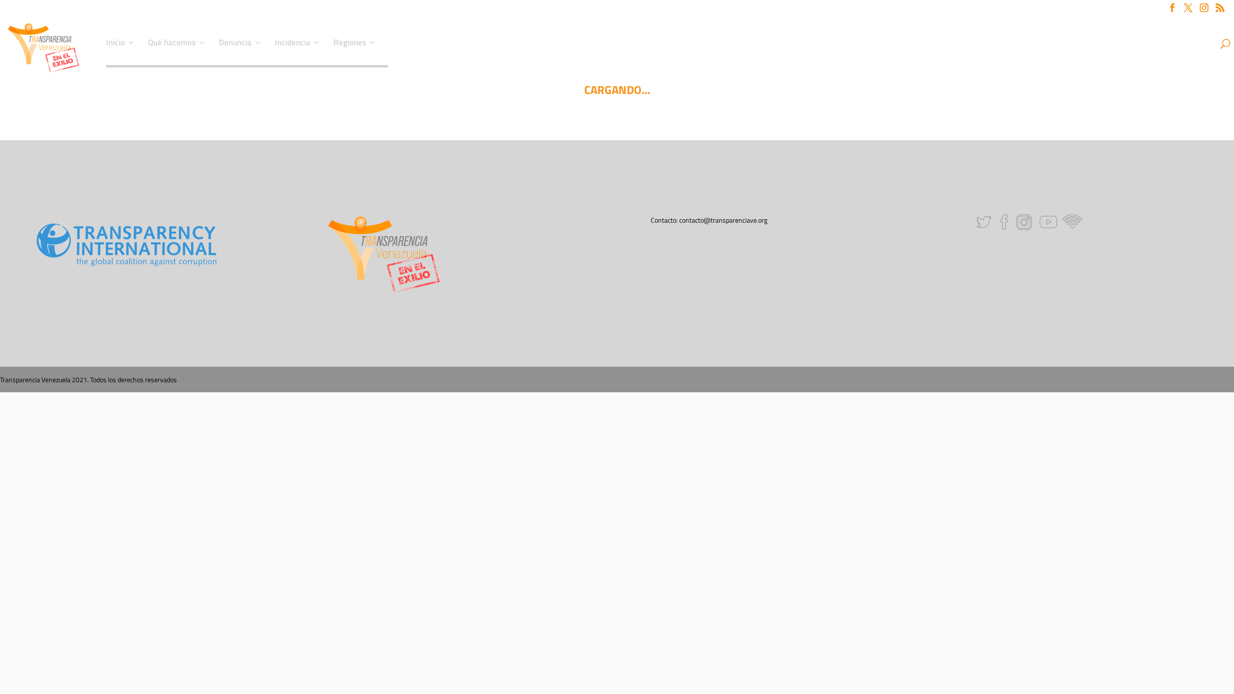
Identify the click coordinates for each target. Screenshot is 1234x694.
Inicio (115, 44)
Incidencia (292, 44)
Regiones (350, 44)
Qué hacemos (172, 44)
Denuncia (235, 44)
